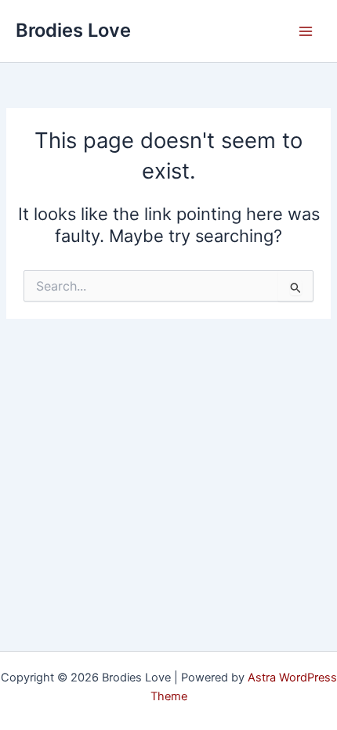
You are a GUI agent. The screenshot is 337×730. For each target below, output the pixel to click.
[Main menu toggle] (305, 30)
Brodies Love (73, 30)
